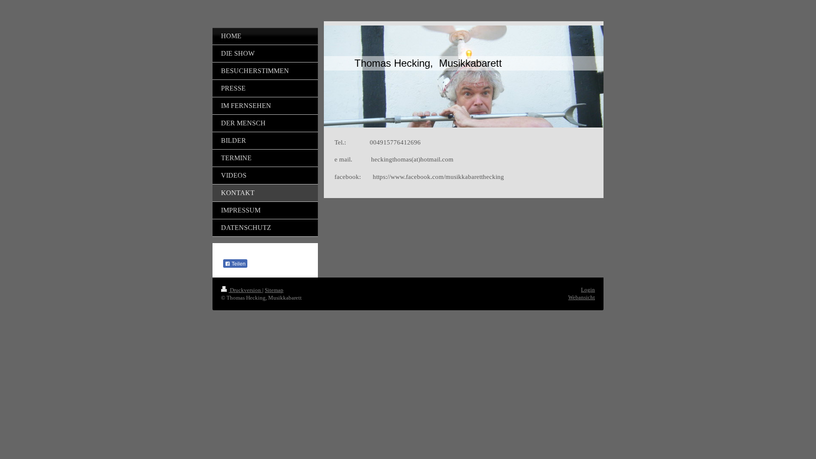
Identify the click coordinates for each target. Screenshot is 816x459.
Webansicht (581, 297)
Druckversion (245, 290)
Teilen (238, 264)
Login (588, 289)
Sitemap (274, 290)
